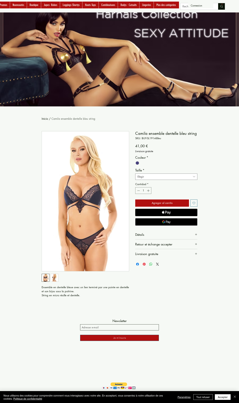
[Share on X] (157, 264)
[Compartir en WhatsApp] (151, 264)
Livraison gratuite (144, 151)
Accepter (223, 397)
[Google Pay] (166, 222)
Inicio (45, 119)
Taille (140, 170)
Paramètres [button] (184, 397)
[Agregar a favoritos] (194, 203)
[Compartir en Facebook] (137, 264)
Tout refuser (203, 397)
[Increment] (148, 190)
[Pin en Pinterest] (144, 264)
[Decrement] (138, 190)
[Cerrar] (235, 397)
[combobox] (166, 177)
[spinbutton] (143, 190)
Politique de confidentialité (27, 398)
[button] (222, 5)
